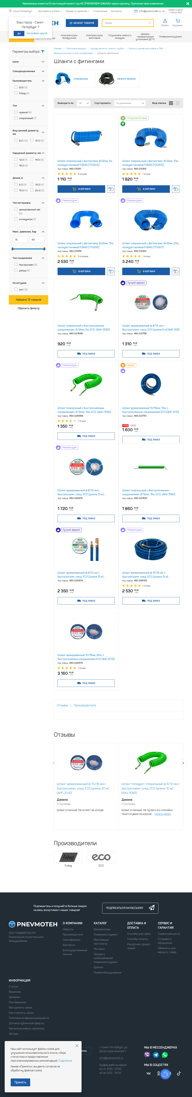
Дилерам (14, 997)
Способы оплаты (137, 939)
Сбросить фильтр (29, 308)
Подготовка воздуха (76, 48)
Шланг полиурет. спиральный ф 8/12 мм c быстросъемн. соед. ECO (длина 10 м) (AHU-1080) (151, 788)
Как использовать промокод (26, 1028)
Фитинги (99, 949)
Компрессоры (102, 929)
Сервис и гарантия (76, 11)
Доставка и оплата (48, 11)
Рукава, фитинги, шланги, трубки (107, 48)
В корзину (84, 189)
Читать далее (162, 814)
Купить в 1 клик (111, 189)
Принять (20, 1082)
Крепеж (98, 967)
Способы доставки (139, 933)
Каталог (100, 923)
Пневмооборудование (108, 972)
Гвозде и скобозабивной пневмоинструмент (106, 958)
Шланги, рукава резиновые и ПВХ (146, 48)
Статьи (13, 986)
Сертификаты (71, 939)
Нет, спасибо (77, 1046)
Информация (19, 980)
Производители (73, 934)
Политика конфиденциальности (29, 1018)
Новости (68, 929)
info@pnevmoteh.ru (150, 11)
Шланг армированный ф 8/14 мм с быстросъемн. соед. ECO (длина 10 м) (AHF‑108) (81, 494)
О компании (100, 11)
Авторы (13, 1033)
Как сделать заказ (20, 1007)
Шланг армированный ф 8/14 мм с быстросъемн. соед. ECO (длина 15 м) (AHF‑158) (80, 576)
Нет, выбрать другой (37, 33)
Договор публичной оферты (26, 1023)
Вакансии (15, 991)
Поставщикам (17, 1002)
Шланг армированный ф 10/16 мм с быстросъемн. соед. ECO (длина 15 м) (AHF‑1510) (145, 576)
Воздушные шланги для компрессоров (73, 53)
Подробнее (65, 1060)
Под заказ (88, 353)
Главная (58, 48)
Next (183, 763)
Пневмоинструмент (106, 934)
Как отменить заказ (21, 1012)
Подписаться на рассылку (124, 908)
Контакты (116, 11)
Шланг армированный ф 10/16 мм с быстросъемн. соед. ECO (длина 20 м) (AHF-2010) (83, 788)
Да (19, 33)
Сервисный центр (169, 933)
